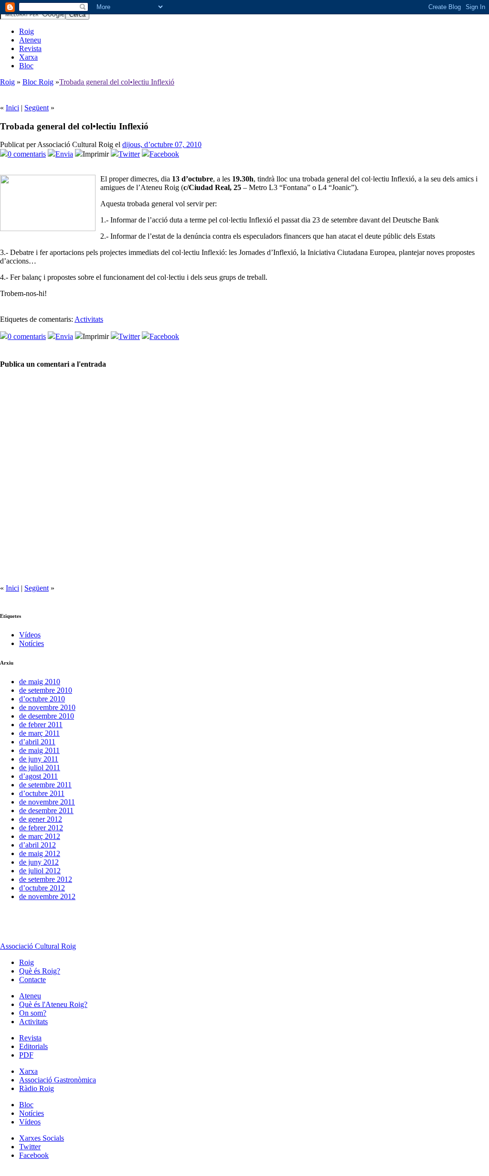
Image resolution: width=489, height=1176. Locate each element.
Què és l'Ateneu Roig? (53, 1004)
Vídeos (30, 635)
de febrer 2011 (41, 724)
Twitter (129, 154)
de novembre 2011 (47, 802)
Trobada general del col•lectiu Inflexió (116, 82)
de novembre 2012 (47, 896)
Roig (26, 31)
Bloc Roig (37, 82)
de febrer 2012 (41, 828)
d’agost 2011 (38, 776)
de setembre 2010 (45, 690)
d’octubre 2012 (42, 888)
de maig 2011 (39, 750)
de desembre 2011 (46, 810)
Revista (30, 48)
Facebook (164, 154)
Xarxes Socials (41, 1138)
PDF (26, 1055)
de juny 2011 (38, 759)
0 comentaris (27, 154)
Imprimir (96, 154)
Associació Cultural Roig (38, 946)
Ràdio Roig (36, 1088)
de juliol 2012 (40, 871)
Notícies (31, 643)
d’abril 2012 (37, 845)
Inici (12, 108)
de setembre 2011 (45, 785)
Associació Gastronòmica (57, 1080)
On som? (32, 1013)
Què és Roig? (39, 971)
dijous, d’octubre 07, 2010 (162, 144)
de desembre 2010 (46, 716)
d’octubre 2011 (41, 793)
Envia (64, 154)
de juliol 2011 (39, 767)
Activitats (88, 319)
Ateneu (30, 40)
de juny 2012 (39, 862)
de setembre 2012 (45, 879)
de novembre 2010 (47, 707)
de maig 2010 (39, 682)
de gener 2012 (40, 819)
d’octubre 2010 (42, 699)
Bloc (26, 66)
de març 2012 (39, 836)
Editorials (33, 1046)
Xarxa (28, 57)
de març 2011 (39, 733)
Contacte (32, 979)
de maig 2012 (39, 853)
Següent (36, 108)
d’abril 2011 (37, 742)
